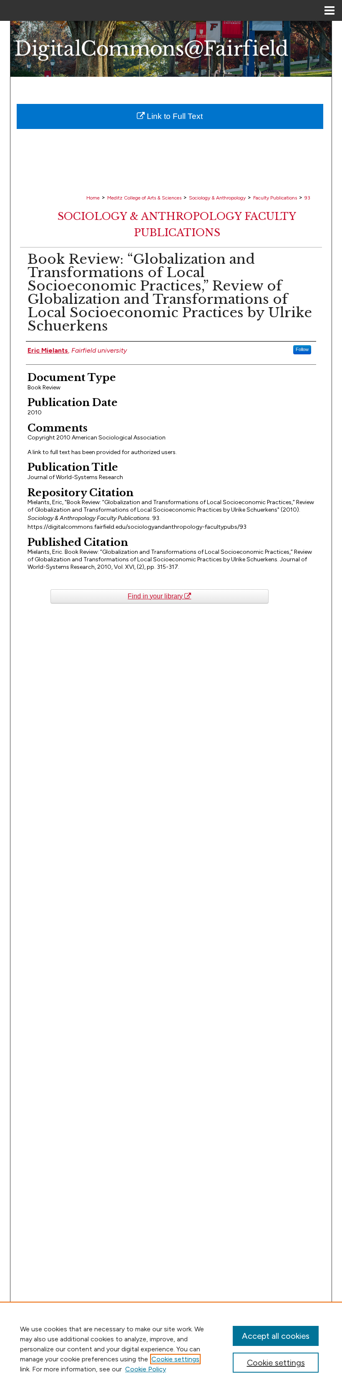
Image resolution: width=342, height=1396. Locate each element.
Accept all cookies (275, 1336)
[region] (171, 1349)
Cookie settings (175, 1359)
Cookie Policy (145, 1369)
